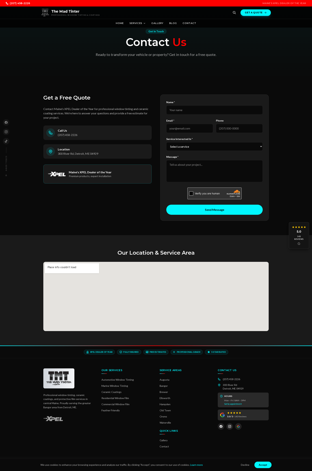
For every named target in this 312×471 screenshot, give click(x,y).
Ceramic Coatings (111, 391)
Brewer (164, 391)
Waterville (165, 422)
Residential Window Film (115, 398)
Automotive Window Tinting (117, 379)
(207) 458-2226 (20, 3)
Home (120, 23)
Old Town (165, 410)
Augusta (164, 379)
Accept (263, 464)
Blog (173, 23)
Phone (220, 120)
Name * (170, 102)
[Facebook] (6, 122)
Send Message (214, 209)
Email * (170, 120)
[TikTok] (6, 141)
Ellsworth (165, 398)
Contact (189, 23)
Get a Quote (254, 12)
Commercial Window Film (115, 404)
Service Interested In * (179, 138)
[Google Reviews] (238, 426)
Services (135, 23)
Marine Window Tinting (114, 385)
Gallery (157, 23)
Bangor (164, 385)
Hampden (165, 404)
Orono (163, 416)
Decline (245, 464)
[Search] (234, 12)
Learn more (196, 464)
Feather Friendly (110, 410)
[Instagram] (6, 132)
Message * (172, 156)
